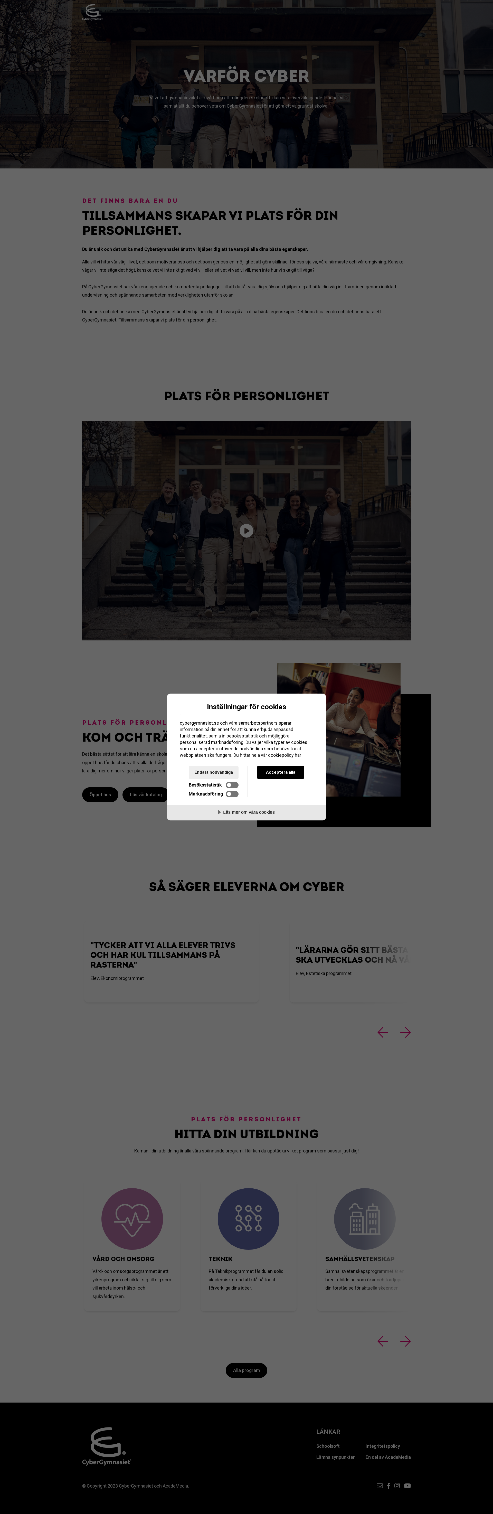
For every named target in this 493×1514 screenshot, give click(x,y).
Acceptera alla (280, 772)
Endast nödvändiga (213, 772)
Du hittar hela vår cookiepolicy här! (267, 755)
